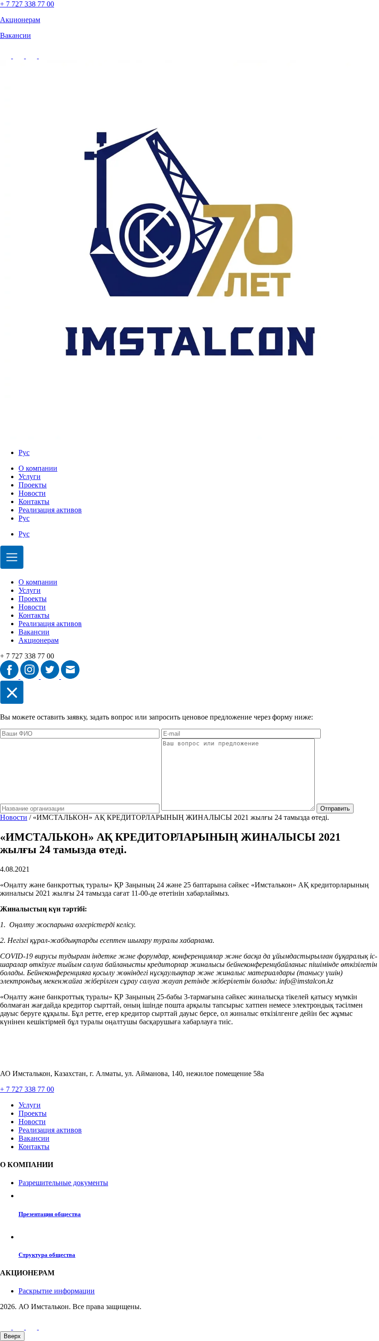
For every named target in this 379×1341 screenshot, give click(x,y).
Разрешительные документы (63, 1183)
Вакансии (33, 632)
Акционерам (38, 640)
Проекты (32, 485)
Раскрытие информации (56, 1291)
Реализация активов (50, 510)
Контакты (33, 501)
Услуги (29, 476)
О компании (37, 468)
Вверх (12, 1336)
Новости (32, 493)
